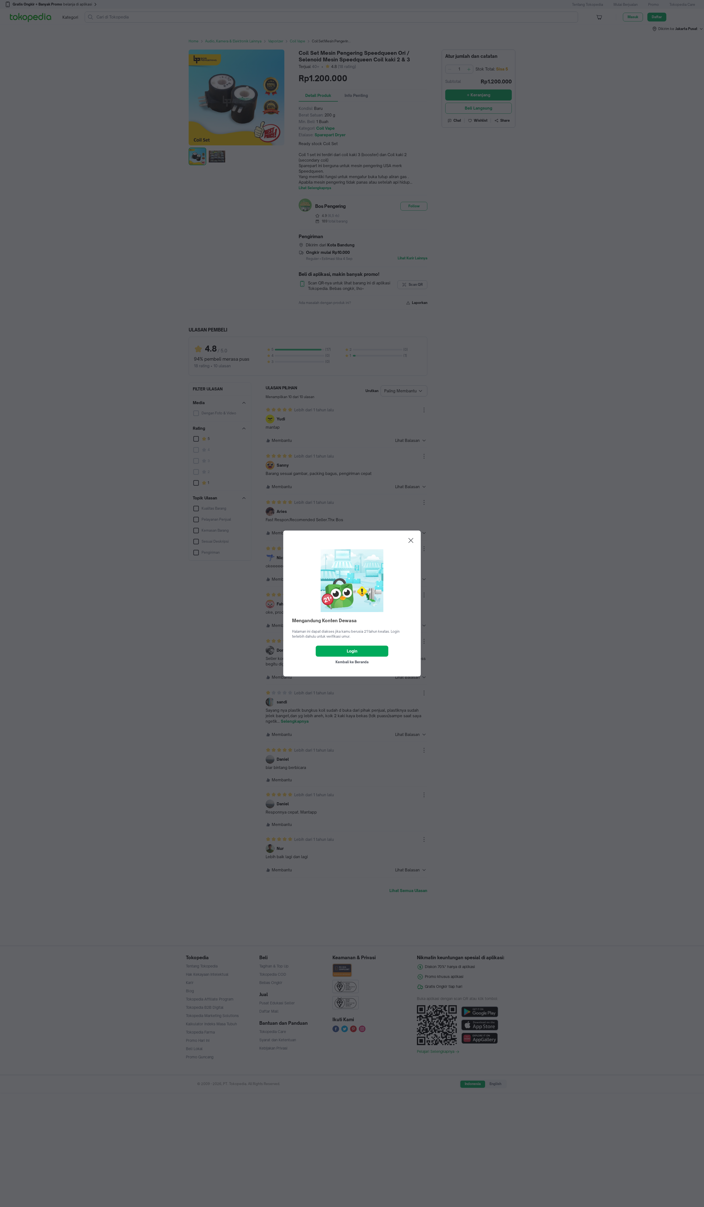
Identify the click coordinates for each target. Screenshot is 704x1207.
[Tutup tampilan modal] (410, 540)
